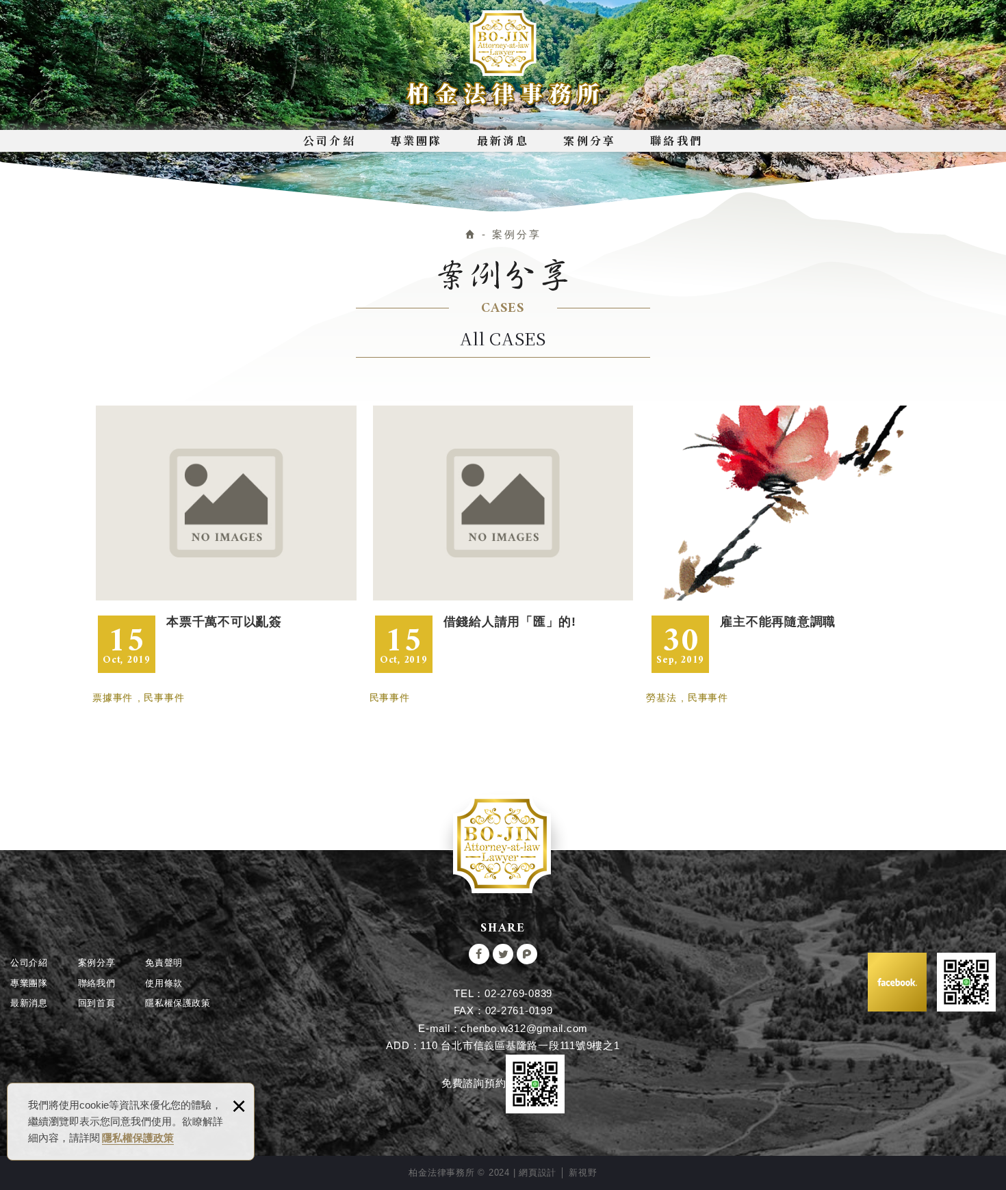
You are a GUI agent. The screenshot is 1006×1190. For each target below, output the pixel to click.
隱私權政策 (178, 1003)
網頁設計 (537, 1172)
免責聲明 (164, 962)
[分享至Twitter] (503, 954)
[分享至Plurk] (527, 954)
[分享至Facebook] (479, 954)
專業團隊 (416, 140)
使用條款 (164, 983)
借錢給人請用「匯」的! (503, 539)
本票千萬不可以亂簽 (226, 539)
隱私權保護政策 (138, 1137)
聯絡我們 (676, 140)
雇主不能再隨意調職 (780, 539)
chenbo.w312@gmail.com (524, 1028)
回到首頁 (97, 1003)
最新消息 (503, 140)
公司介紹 (329, 140)
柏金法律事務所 (503, 59)
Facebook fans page (897, 982)
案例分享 (589, 140)
